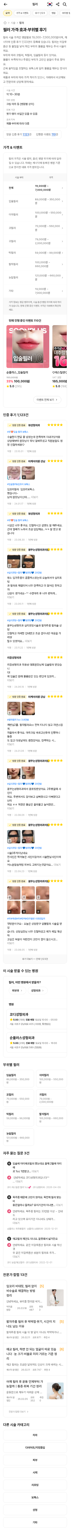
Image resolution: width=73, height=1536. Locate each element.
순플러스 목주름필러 (16, 1147)
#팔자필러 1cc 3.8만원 (18, 692)
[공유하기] (58, 4)
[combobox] (50, 4)
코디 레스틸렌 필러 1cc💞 (19, 1117)
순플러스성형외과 (35, 1147)
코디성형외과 (39, 1117)
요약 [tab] (8, 13)
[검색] (65, 4)
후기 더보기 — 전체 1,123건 (35, 892)
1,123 (26, 134)
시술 (13, 22)
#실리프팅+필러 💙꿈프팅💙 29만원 (24, 572)
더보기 (34, 497)
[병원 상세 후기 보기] (35, 438)
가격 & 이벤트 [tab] (22, 13)
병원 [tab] (53, 13)
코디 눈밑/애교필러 (15, 1173)
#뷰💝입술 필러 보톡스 (17, 432)
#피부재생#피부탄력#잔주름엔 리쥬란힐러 (26, 864)
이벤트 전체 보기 (45, 399)
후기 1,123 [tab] (40, 13)
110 (54, 134)
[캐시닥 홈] (5, 23)
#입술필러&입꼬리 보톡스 (18, 484)
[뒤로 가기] (5, 4)
